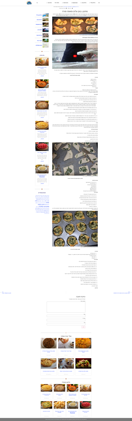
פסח (41, 208)
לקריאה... (42, 75)
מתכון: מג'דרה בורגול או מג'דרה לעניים (48, 352)
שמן (42, 212)
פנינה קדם (44, 208)
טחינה (43, 199)
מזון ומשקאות (74, 2)
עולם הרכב (39, 30)
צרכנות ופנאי (65, 2)
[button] (37, 3)
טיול (40, 199)
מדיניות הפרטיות (53, 419)
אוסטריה (44, 195)
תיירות (38, 212)
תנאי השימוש (59, 419)
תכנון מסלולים (39, 45)
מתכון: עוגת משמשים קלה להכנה (83, 352)
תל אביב (46, 213)
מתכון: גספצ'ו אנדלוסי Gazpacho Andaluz (42, 90)
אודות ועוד (50, 2)
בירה (42, 196)
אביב (48, 195)
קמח (38, 209)
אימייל (83, 318)
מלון (46, 204)
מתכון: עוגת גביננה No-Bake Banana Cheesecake (42, 176)
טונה (46, 199)
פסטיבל (37, 208)
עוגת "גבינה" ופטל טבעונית (66, 351)
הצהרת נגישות (47, 419)
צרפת (44, 209)
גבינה (36, 196)
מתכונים (44, 206)
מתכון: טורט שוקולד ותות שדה (42, 153)
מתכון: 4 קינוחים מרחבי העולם (66, 371)
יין (46, 200)
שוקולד (46, 212)
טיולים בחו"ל (93, 2)
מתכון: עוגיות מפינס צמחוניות (48, 371)
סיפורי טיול (57, 2)
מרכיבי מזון (65, 6)
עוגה (47, 208)
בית (99, 2)
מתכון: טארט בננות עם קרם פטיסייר (42, 132)
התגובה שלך (82, 301)
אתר (84, 322)
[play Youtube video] (75, 56)
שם (84, 314)
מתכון (41, 204)
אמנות (46, 196)
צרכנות (47, 209)
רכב (46, 210)
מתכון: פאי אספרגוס (46, 411)
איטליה (40, 195)
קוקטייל (41, 209)
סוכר (37, 206)
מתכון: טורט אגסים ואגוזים (42, 110)
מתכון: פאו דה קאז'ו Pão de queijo (59, 412)
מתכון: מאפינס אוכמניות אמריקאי (42, 68)
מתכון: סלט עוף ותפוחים (83, 371)
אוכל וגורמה (69, 6)
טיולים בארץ (84, 2)
